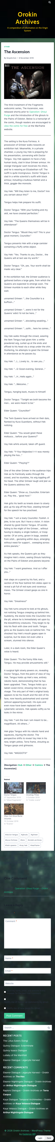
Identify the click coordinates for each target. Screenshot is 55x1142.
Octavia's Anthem (12, 860)
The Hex (20, 1076)
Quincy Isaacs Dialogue (15, 1050)
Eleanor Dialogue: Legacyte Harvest (21, 1060)
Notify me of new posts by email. (24, 1008)
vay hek (23, 845)
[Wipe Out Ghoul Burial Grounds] (14, 809)
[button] (44, 1138)
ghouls (24, 835)
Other (7, 47)
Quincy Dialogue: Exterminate (18, 1045)
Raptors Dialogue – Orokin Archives (21, 1090)
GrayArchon (11, 58)
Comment (11, 921)
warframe (35, 845)
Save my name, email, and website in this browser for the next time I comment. (26, 991)
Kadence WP (29, 1134)
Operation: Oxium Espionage (43, 862)
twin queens (10, 845)
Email (9, 971)
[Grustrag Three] (36, 787)
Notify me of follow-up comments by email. (26, 1002)
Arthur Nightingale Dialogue (21, 1085)
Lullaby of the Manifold (15, 1055)
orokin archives (35, 840)
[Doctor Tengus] (14, 787)
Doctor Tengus (10, 795)
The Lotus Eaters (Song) (15, 1040)
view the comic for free (16, 126)
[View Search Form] (49, 2)
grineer (34, 835)
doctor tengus (11, 835)
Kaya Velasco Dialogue (28, 1103)
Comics (39, 765)
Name (9, 958)
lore (22, 840)
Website (9, 983)
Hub (20, 765)
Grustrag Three (32, 795)
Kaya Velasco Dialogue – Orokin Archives (24, 1108)
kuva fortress (11, 840)
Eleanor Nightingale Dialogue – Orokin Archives (27, 1081)
